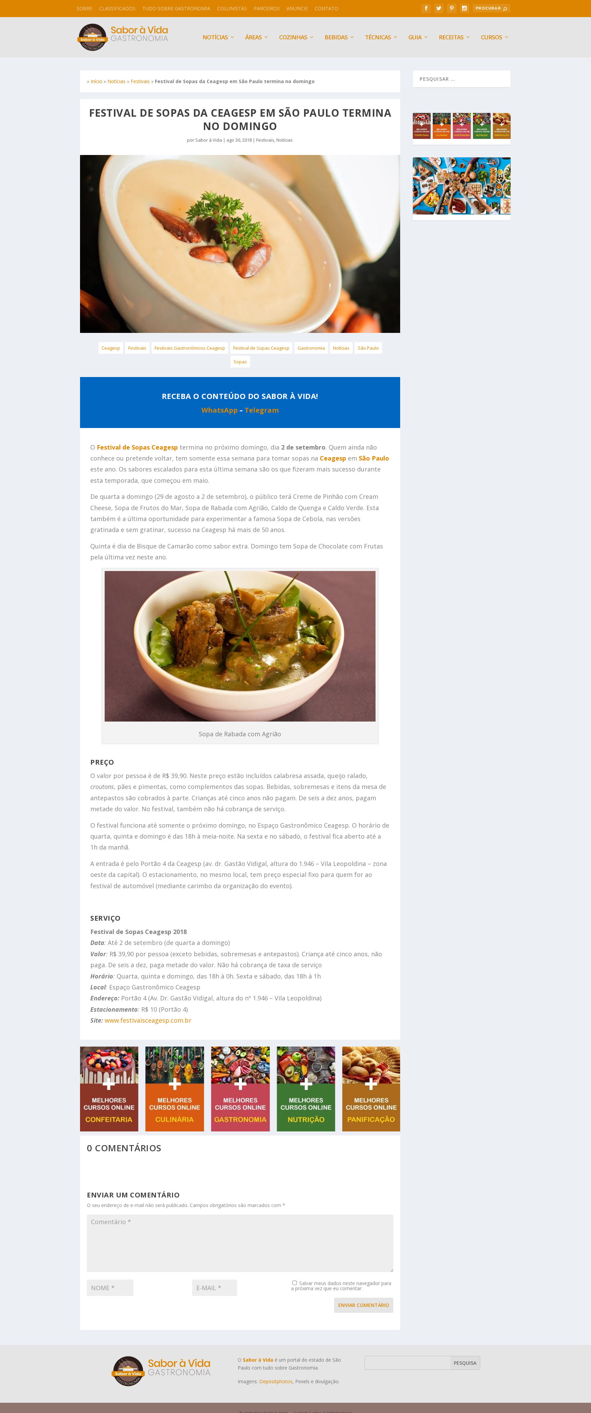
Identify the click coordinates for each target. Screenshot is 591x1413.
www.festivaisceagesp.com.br (148, 1020)
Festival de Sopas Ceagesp (261, 348)
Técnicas (378, 38)
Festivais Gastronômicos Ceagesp (190, 348)
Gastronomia (311, 348)
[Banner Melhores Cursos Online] (240, 1129)
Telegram (262, 410)
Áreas (253, 38)
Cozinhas (293, 38)
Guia (414, 38)
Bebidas (336, 38)
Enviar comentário (363, 1305)
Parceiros (267, 8)
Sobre (84, 8)
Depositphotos (275, 1381)
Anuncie (297, 8)
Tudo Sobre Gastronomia (176, 8)
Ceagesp (111, 348)
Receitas (451, 38)
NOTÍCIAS (215, 38)
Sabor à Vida (208, 140)
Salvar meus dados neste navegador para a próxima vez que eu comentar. (341, 1286)
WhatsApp (219, 410)
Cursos (491, 38)
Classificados (117, 8)
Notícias (116, 81)
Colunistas (232, 8)
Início (96, 81)
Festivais (140, 81)
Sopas (240, 362)
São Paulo (368, 348)
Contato (326, 8)
